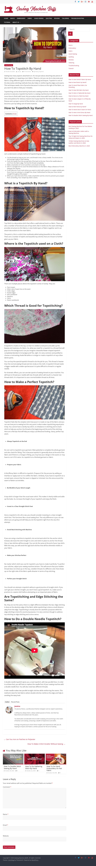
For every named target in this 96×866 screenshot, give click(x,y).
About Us (16, 22)
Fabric (30, 18)
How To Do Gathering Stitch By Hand (33, 767)
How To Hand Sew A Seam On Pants (80, 109)
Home (6, 18)
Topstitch (41, 71)
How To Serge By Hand (76, 104)
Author (7, 702)
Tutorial (7, 22)
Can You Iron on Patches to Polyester (19, 739)
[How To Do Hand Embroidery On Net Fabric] (56, 755)
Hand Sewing (39, 18)
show (14, 114)
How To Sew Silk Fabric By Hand (78, 90)
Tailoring (65, 18)
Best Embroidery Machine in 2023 (79, 146)
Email (5, 825)
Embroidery (21, 18)
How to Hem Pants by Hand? (77, 107)
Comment (7, 787)
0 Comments (27, 71)
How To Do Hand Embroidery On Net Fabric (54, 768)
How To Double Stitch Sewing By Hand (12, 767)
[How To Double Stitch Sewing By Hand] (13, 755)
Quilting (49, 18)
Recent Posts (15, 702)
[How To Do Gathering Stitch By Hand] (34, 755)
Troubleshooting (77, 18)
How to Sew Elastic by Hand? (77, 82)
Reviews (57, 18)
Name (5, 814)
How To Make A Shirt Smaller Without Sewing (46, 744)
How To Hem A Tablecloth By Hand (79, 93)
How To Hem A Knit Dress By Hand (79, 112)
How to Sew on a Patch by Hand (78, 96)
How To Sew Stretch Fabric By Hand (80, 79)
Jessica (19, 71)
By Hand (36, 71)
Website (6, 836)
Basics (12, 18)
